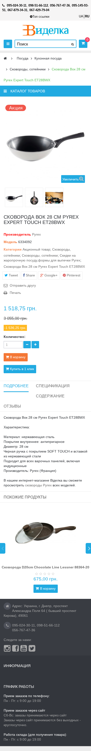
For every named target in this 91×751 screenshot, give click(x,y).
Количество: (14, 337)
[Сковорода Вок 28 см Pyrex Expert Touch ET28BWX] (14, 198)
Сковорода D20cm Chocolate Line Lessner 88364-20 (45, 567)
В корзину (48, 588)
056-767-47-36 (23, 630)
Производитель (17, 234)
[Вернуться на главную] (5, 58)
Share (30, 275)
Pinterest (73, 275)
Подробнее (16, 386)
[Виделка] (45, 30)
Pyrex (36, 234)
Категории (13, 249)
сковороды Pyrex (38, 485)
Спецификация (53, 386)
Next (88, 548)
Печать (15, 293)
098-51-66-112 (48, 625)
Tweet (13, 275)
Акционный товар (36, 249)
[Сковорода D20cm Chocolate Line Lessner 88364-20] (45, 533)
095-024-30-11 (23, 625)
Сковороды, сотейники (40, 255)
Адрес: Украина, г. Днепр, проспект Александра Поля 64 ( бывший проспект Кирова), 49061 (40, 610)
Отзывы (12, 406)
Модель (10, 242)
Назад (6, 197)
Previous (2, 548)
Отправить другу (23, 285)
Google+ (50, 275)
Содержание (50, 396)
